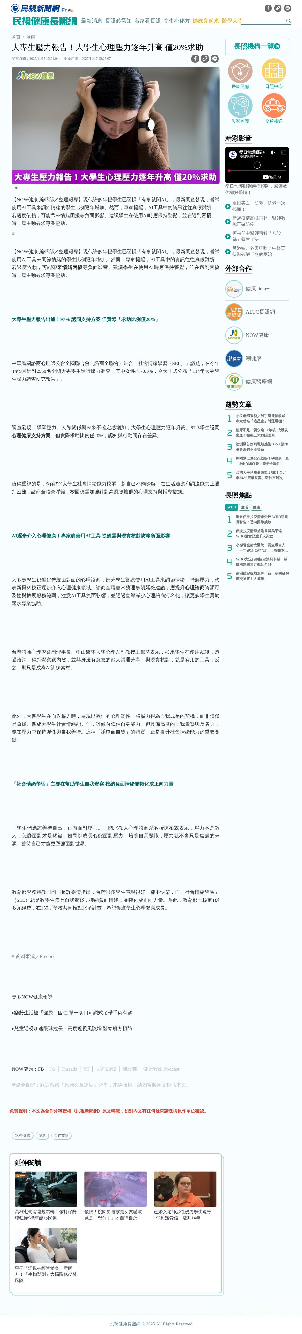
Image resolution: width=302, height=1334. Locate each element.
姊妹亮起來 (206, 21)
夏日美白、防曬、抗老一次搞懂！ (258, 206)
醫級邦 (129, 1069)
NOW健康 (22, 1135)
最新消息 (91, 21)
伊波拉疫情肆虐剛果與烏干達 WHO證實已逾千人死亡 (259, 533)
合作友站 (61, 1135)
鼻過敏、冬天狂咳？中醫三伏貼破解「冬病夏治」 (258, 251)
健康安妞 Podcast (161, 1069)
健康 (30, 37)
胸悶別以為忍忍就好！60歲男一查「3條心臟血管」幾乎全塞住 (262, 460)
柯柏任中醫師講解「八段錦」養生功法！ (256, 236)
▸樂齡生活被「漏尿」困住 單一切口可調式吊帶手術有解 (72, 1012)
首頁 (16, 37)
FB (41, 1069)
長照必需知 (118, 21)
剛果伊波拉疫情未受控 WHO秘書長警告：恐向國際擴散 (262, 519)
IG (52, 1069)
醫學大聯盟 (235, 21)
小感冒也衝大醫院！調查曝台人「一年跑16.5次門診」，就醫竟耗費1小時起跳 (262, 548)
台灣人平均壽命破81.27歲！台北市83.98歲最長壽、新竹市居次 (261, 475)
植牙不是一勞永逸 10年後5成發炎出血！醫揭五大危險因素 (262, 432)
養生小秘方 (176, 21)
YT (86, 1069)
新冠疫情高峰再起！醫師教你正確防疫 (258, 221)
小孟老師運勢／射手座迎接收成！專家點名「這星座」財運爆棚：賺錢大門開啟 (262, 419)
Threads (69, 1069)
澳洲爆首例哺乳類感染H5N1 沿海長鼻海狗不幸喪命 (262, 446)
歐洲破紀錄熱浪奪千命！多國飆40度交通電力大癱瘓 (262, 576)
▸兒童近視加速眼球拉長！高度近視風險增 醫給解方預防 (72, 1028)
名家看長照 (147, 21)
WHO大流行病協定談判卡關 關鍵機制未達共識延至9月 (261, 561)
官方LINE (106, 1069)
